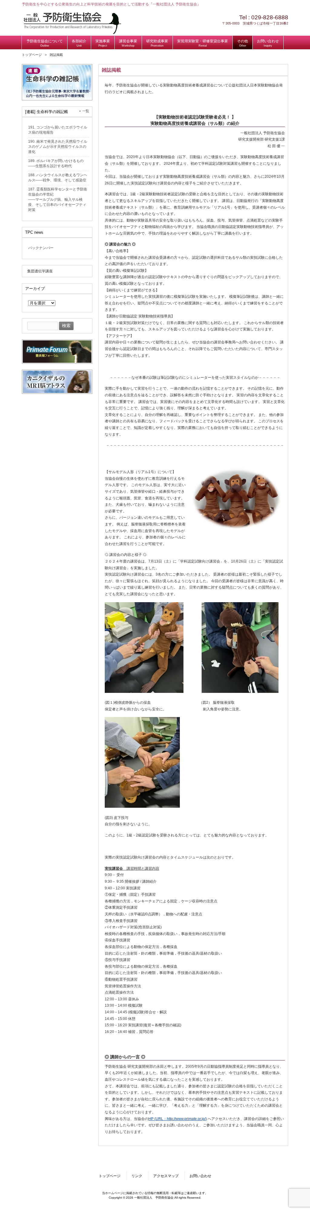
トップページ (32, 55)
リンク (136, 1176)
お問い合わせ (200, 1176)
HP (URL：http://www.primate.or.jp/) (177, 1119)
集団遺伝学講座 (40, 271)
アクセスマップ (166, 1176)
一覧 (85, 111)
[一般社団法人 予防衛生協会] (72, 33)
